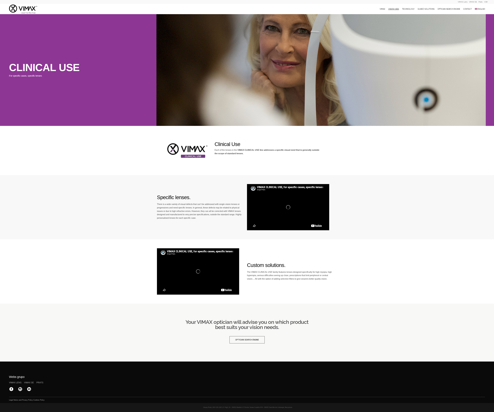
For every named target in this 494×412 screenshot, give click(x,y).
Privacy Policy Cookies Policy (33, 400)
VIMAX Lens (462, 2)
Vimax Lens (15, 382)
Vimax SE (29, 382)
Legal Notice (13, 400)
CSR (486, 2)
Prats (480, 2)
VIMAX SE (473, 2)
